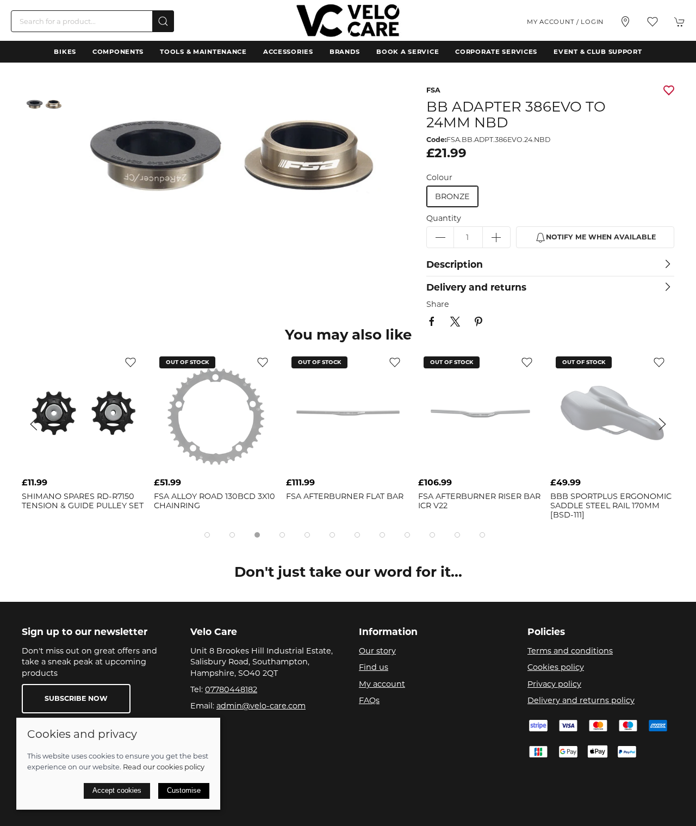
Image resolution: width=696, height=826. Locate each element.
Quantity (443, 218)
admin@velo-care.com (261, 706)
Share (437, 304)
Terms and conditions (570, 651)
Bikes (65, 52)
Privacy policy (554, 684)
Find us (373, 667)
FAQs (369, 700)
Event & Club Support (598, 52)
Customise (184, 790)
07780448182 (231, 689)
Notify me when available (601, 237)
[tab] (207, 535)
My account (382, 684)
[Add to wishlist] (130, 362)
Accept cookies (116, 790)
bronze (452, 196)
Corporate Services (496, 52)
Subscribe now (76, 698)
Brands (345, 52)
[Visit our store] (625, 22)
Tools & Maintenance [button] (203, 52)
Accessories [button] (288, 52)
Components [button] (118, 52)
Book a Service (407, 52)
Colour (439, 177)
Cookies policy (555, 667)
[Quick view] (130, 463)
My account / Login (565, 22)
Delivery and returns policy (581, 700)
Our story (377, 651)
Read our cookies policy (163, 766)
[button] (652, 22)
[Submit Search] (163, 21)
